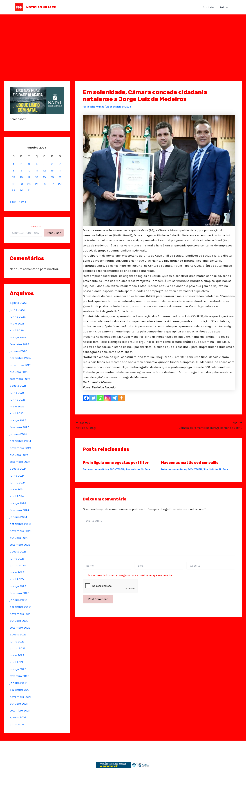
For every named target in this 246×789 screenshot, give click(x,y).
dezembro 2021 (20, 689)
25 (36, 184)
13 (52, 170)
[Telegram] (114, 398)
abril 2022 (17, 662)
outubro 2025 (19, 372)
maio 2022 (17, 655)
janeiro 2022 (18, 683)
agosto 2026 (18, 302)
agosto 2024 (18, 468)
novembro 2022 (20, 614)
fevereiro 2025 (19, 427)
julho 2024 (17, 475)
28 (60, 184)
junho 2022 (18, 648)
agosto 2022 (18, 634)
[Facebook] (86, 398)
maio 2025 (17, 406)
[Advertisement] (123, 41)
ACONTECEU (117, 469)
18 (36, 177)
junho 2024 (18, 482)
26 (44, 184)
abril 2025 (17, 413)
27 (52, 184)
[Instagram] (107, 398)
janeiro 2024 (18, 517)
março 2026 (18, 337)
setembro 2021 (20, 710)
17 (29, 177)
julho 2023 (17, 558)
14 (60, 170)
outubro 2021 (19, 703)
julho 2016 (17, 724)
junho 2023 (18, 565)
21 (60, 177)
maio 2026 (17, 323)
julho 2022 (17, 641)
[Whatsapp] (100, 398)
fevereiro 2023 (19, 593)
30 (21, 190)
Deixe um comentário (95, 469)
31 (29, 190)
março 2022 (18, 669)
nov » (22, 201)
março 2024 (18, 503)
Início (224, 7)
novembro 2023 (21, 531)
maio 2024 (17, 489)
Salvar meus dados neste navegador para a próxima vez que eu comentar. (130, 575)
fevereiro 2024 (19, 510)
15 (13, 177)
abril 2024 (17, 496)
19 (44, 177)
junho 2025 (18, 399)
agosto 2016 (18, 717)
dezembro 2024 (20, 441)
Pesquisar (37, 226)
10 (29, 170)
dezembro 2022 (20, 607)
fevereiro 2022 (19, 676)
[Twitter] (93, 398)
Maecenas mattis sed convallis (189, 462)
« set (13, 201)
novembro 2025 (20, 365)
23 (21, 184)
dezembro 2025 (20, 358)
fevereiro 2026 (19, 344)
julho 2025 (17, 392)
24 (29, 184)
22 (13, 184)
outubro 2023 (19, 537)
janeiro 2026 (18, 351)
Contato (208, 7)
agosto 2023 (18, 551)
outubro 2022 (19, 620)
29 (13, 190)
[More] (121, 398)
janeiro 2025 (18, 434)
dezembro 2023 (20, 524)
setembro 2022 (20, 627)
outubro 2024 (19, 455)
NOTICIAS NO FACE (41, 7)
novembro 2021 (20, 696)
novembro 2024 (20, 448)
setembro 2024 (20, 461)
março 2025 (18, 420)
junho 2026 (18, 316)
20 (52, 177)
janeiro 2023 (18, 600)
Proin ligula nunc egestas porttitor (116, 462)
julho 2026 (17, 309)
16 (21, 177)
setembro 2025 (20, 378)
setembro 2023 (20, 544)
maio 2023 (17, 572)
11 (37, 170)
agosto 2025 (18, 385)
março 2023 (18, 586)
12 (44, 170)
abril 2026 (17, 330)
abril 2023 (17, 579)
